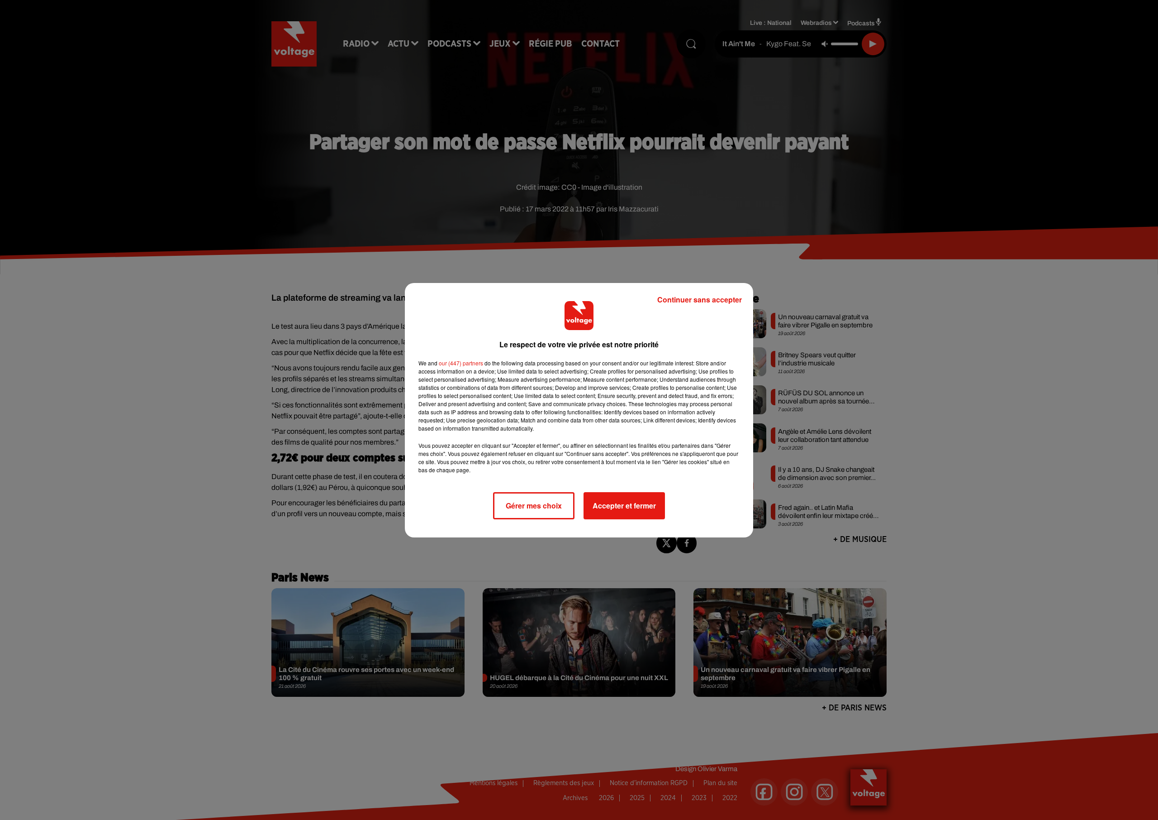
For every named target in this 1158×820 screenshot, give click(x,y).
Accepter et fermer (624, 505)
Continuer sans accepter (699, 299)
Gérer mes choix (534, 505)
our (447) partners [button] (461, 363)
